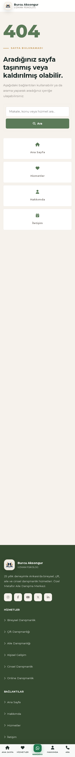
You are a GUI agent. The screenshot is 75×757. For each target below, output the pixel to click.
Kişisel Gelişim (16, 654)
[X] (38, 597)
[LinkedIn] (48, 597)
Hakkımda (14, 713)
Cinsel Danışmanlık (20, 666)
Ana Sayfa (14, 702)
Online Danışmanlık (20, 678)
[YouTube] (28, 597)
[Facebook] (18, 597)
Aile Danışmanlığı (18, 643)
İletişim (12, 737)
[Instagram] (8, 597)
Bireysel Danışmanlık (21, 620)
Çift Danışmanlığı (18, 631)
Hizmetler (14, 725)
